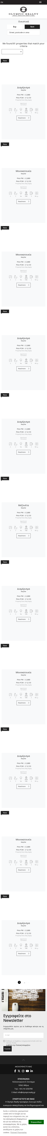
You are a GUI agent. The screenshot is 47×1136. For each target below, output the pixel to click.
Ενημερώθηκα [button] (36, 1122)
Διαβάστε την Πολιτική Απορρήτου (18, 1045)
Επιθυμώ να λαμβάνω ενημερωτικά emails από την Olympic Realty (24, 1043)
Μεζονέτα (23, 505)
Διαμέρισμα (23, 87)
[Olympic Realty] (24, 16)
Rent (32, 27)
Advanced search (23, 39)
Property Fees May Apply (24, 100)
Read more (22, 118)
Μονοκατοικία (23, 171)
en (2, 2)
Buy (14, 27)
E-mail (7, 1035)
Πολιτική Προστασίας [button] (18, 1132)
